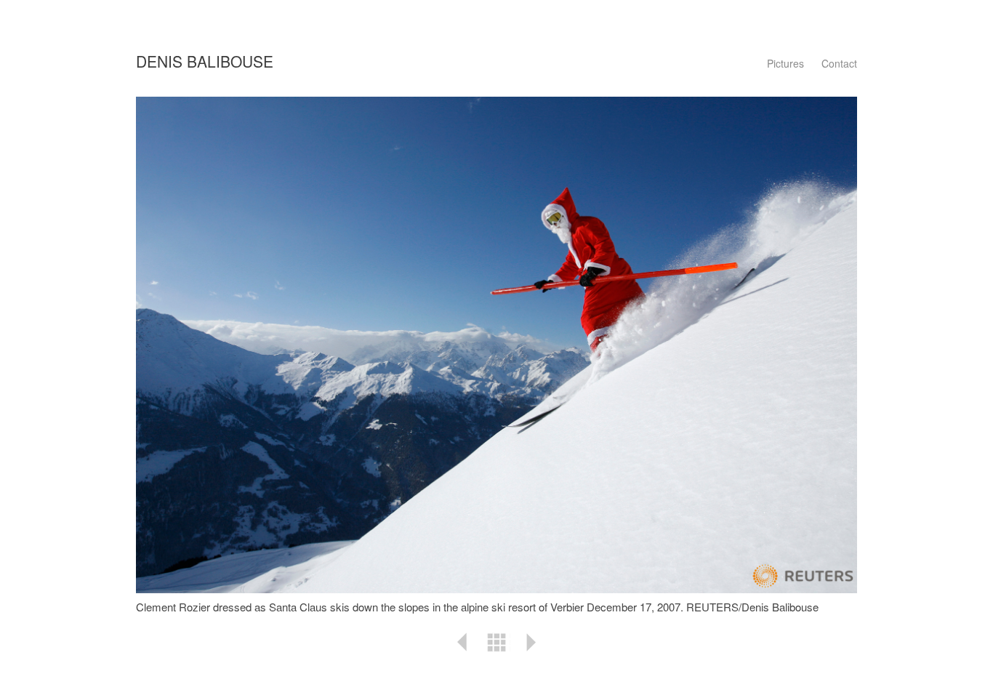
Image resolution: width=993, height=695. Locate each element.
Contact (839, 63)
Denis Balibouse (204, 61)
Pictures (785, 63)
